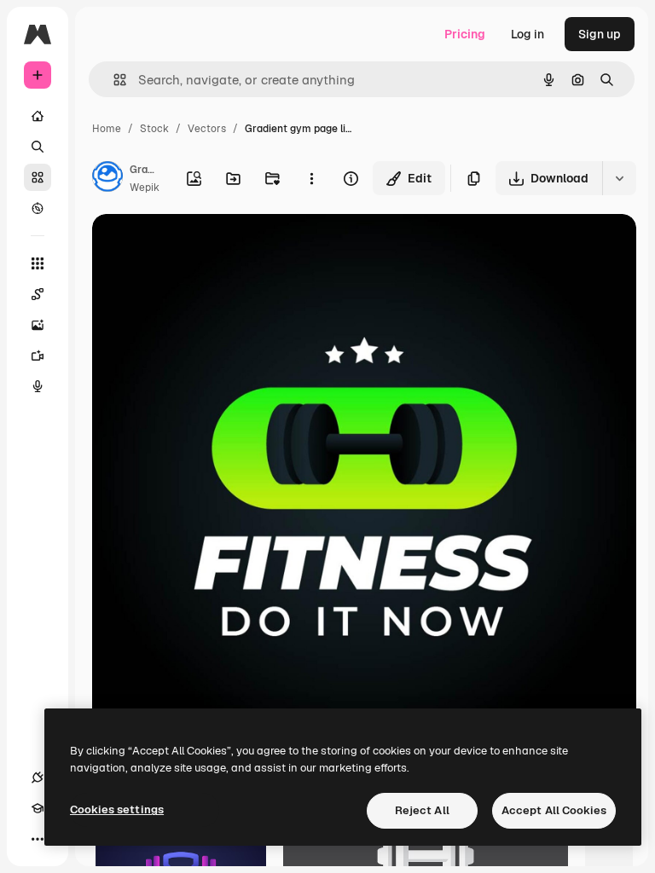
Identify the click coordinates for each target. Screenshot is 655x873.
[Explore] (37, 208)
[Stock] (37, 177)
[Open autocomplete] (113, 79)
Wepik (144, 187)
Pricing (464, 34)
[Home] (37, 116)
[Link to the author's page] (107, 179)
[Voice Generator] (37, 386)
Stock (154, 129)
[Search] (37, 146)
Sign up (599, 34)
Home (106, 129)
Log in (527, 34)
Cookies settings (117, 809)
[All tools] (37, 263)
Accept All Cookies (553, 810)
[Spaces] (37, 294)
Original (201, 247)
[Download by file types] (619, 178)
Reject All (422, 810)
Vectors (207, 129)
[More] (37, 839)
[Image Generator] (37, 324)
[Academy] (37, 808)
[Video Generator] (37, 355)
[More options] (311, 178)
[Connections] (37, 777)
